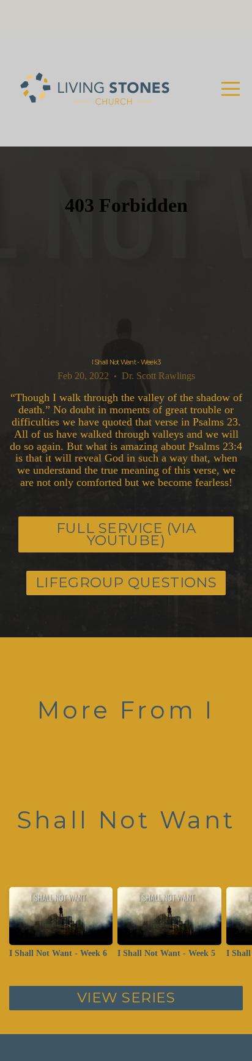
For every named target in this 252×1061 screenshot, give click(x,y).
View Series (126, 997)
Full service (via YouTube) (126, 534)
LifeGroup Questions (126, 582)
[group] (61, 927)
